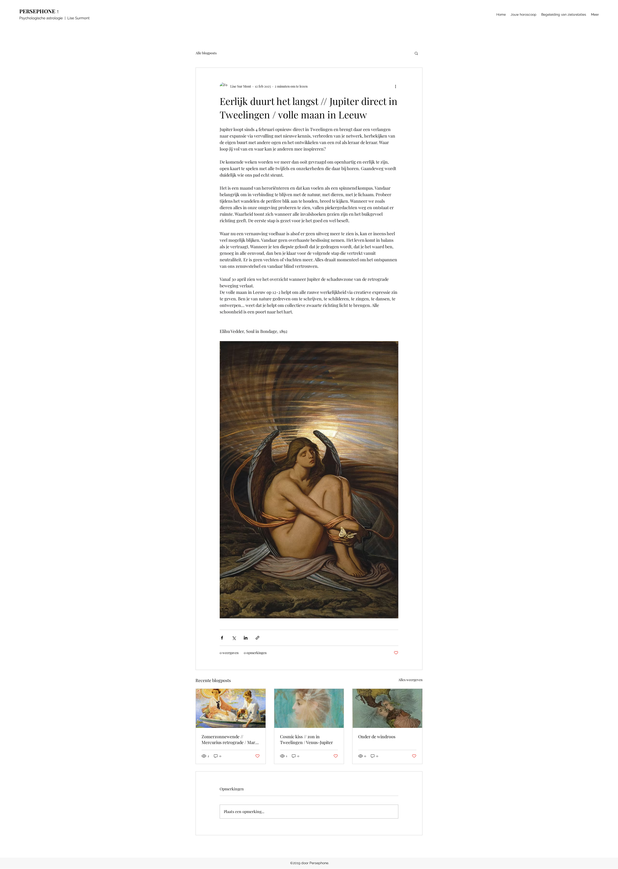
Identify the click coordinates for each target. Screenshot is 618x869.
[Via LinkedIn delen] (245, 637)
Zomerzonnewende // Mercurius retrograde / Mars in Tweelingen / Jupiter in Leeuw (229, 739)
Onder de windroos (376, 736)
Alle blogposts (206, 53)
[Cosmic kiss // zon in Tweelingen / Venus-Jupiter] (309, 708)
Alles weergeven (410, 679)
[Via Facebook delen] (222, 637)
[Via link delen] (257, 637)
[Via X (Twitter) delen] (234, 637)
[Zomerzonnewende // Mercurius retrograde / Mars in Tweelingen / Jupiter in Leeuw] (231, 708)
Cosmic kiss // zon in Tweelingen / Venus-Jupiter (306, 739)
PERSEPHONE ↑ (40, 11)
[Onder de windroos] (387, 708)
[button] (416, 53)
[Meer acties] (395, 86)
